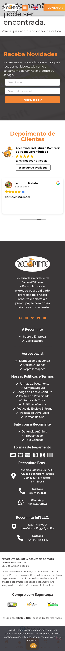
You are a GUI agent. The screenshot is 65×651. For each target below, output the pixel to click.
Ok (33, 645)
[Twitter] (32, 318)
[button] (25, 8)
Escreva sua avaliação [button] (33, 167)
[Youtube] (44, 318)
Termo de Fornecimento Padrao (32, 346)
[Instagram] (26, 318)
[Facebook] (20, 318)
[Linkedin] (38, 318)
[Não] (59, 638)
